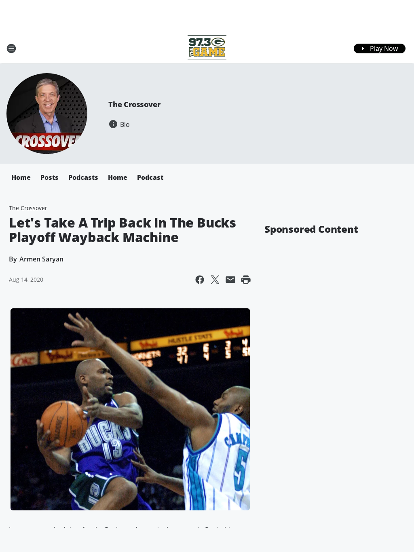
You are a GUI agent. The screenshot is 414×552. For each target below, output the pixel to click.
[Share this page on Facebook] (199, 279)
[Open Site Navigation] (11, 48)
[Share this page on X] (215, 279)
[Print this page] (245, 279)
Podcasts (83, 177)
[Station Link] (207, 48)
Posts (49, 177)
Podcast (150, 177)
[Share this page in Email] (230, 279)
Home (21, 177)
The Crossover (134, 104)
